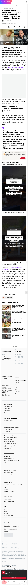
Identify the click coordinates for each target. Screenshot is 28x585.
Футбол (5, 509)
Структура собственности (20, 387)
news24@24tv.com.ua (6, 351)
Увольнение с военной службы (11, 437)
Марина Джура (8, 20)
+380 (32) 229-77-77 (10, 566)
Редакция (4, 374)
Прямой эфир (7, 408)
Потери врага (7, 431)
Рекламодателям (5, 383)
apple (15, 544)
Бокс (5, 507)
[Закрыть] (25, 572)
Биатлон (6, 513)
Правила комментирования (19, 378)
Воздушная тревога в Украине (10, 425)
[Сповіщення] (26, 2)
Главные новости (8, 404)
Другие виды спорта (8, 515)
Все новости (7, 402)
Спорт (5, 506)
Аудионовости (7, 412)
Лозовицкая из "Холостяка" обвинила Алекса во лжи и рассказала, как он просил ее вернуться (14, 101)
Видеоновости (7, 410)
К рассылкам (8, 534)
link (15, 357)
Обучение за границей (9, 491)
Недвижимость (8, 496)
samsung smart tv (15, 547)
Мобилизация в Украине (10, 436)
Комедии (6, 475)
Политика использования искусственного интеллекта (7, 391)
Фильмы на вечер (8, 474)
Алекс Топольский (11, 23)
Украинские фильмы (8, 472)
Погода (5, 413)
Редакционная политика (7, 376)
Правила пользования (6, 385)
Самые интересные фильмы (10, 470)
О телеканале (4, 378)
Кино (5, 468)
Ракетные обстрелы (8, 420)
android (6, 544)
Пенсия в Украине (8, 464)
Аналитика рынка (8, 497)
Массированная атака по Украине (11, 427)
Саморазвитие (7, 489)
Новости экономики (9, 453)
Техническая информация (20, 380)
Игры (16, 393)
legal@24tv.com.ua (17, 568)
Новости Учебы (8, 482)
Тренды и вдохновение (9, 501)
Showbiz (3, 5)
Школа (5, 486)
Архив (16, 389)
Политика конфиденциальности (6, 388)
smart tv (6, 547)
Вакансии (17, 384)
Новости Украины (8, 406)
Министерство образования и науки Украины (14, 484)
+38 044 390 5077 (18, 351)
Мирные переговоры (8, 423)
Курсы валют (7, 456)
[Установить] (14, 575)
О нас (3, 371)
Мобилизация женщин (9, 441)
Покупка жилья (7, 499)
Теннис (5, 511)
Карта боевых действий (9, 422)
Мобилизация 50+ (8, 439)
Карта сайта (17, 391)
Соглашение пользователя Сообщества (20, 374)
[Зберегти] (24, 27)
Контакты (17, 382)
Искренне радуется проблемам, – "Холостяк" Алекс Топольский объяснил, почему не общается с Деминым (21, 5)
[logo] (8, 2)
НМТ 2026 (6, 487)
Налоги (5, 462)
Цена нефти (6, 454)
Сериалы (6, 477)
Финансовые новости (9, 458)
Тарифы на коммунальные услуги (11, 460)
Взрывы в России (8, 429)
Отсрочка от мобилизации (10, 445)
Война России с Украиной (10, 418)
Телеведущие (4, 380)
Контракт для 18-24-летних (10, 443)
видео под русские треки (16, 67)
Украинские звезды (10, 5)
